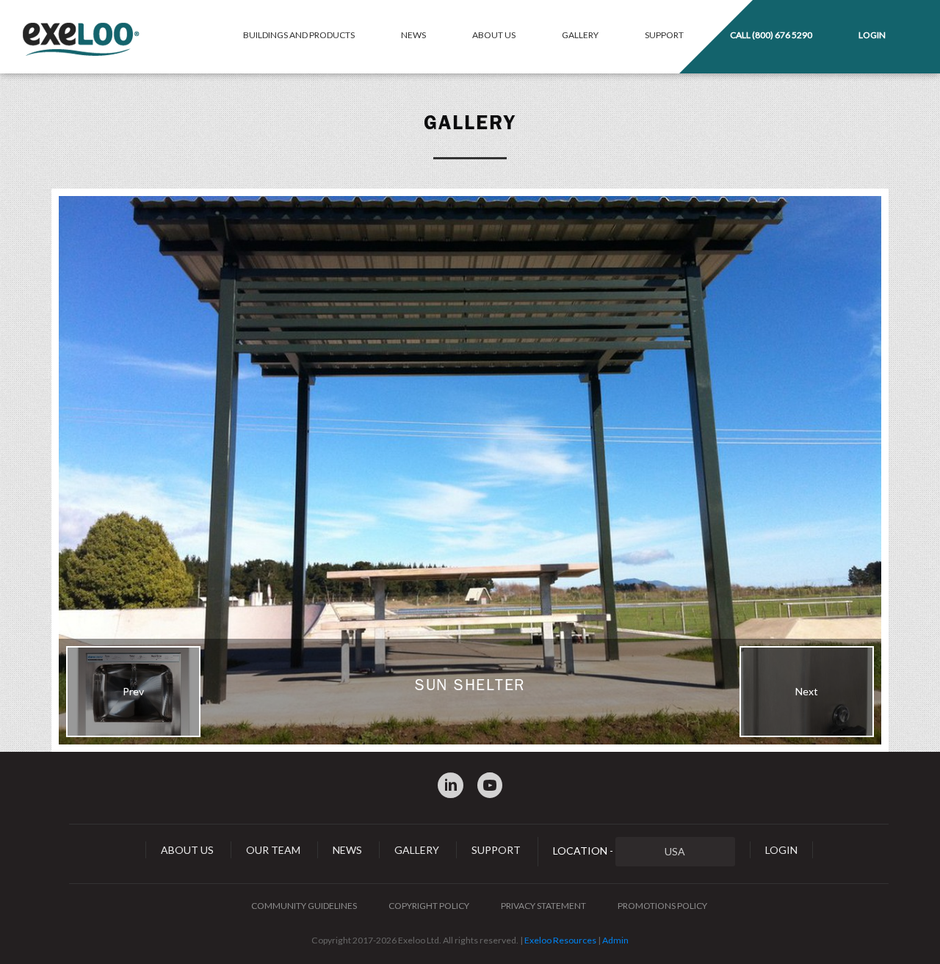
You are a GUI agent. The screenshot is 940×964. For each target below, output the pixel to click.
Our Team (273, 850)
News (413, 34)
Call (771, 34)
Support (664, 34)
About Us (494, 34)
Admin (615, 940)
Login (872, 34)
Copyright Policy (428, 905)
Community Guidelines (304, 905)
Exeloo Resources (560, 940)
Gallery (580, 34)
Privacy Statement (543, 905)
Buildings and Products (299, 34)
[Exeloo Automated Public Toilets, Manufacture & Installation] (81, 40)
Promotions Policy (662, 905)
